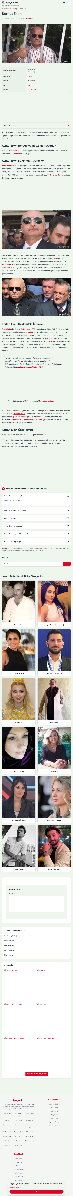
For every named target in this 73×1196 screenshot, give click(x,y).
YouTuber (7, 1132)
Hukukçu (30, 1132)
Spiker (7, 1145)
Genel (56, 261)
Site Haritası (18, 1180)
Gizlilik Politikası (18, 1173)
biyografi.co (18, 1100)
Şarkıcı (18, 1120)
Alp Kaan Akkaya (54, 1122)
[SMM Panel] (53, 1019)
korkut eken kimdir (29, 548)
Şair (18, 1141)
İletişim (18, 1166)
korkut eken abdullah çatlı (15, 548)
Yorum (12, 894)
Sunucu (18, 1125)
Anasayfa (5, 8)
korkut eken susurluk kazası (21, 550)
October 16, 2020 (47, 401)
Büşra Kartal (8, 955)
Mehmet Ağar (7, 264)
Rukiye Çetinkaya (54, 1125)
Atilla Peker (25, 329)
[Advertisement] (36, 107)
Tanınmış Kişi (13, 8)
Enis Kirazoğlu (9, 945)
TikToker (18, 1136)
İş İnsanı (30, 1120)
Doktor (7, 1141)
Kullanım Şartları (18, 1169)
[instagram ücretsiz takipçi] (20, 1053)
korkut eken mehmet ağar (57, 548)
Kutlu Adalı (32, 332)
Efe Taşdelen (9, 940)
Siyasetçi (29, 1113)
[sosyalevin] (53, 985)
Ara (67, 564)
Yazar (7, 1120)
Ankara (30, 76)
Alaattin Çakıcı (42, 420)
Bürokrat (30, 1136)
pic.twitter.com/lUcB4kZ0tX (31, 367)
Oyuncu (7, 1113)
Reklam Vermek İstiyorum (36, 1074)
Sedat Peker (7, 329)
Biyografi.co (12, 2)
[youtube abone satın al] (20, 1019)
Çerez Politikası (18, 1176)
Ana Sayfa (18, 1158)
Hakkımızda (18, 1162)
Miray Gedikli (9, 950)
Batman (61, 175)
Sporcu (18, 1145)
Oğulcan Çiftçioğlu (11, 936)
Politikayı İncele (14, 1187)
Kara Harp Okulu (33, 89)
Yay (29, 85)
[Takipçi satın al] (20, 985)
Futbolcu (7, 1136)
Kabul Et (36, 1191)
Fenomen (18, 1132)
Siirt (49, 175)
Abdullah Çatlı (49, 341)
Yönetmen (29, 1141)
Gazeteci (7, 1125)
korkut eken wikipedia (36, 550)
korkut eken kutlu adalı (42, 548)
